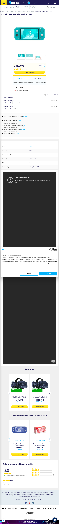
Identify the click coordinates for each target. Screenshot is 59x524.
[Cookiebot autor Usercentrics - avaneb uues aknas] (50, 249)
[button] (29, 69)
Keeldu (29, 273)
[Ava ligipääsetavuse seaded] (3, 520)
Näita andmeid (50, 269)
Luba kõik (48, 273)
